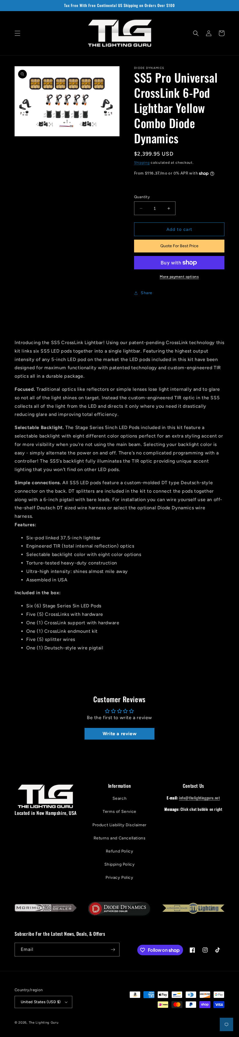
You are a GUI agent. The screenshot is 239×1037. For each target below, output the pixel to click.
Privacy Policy (119, 877)
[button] (17, 33)
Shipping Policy (119, 864)
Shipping (142, 163)
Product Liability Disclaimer (119, 824)
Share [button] (146, 292)
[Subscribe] (112, 949)
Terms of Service (119, 811)
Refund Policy (119, 851)
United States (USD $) (41, 1002)
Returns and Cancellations (120, 838)
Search (120, 798)
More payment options (179, 277)
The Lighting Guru (44, 1022)
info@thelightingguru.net (199, 798)
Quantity (142, 197)
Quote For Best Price (179, 245)
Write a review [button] (119, 733)
